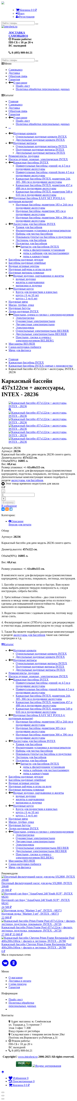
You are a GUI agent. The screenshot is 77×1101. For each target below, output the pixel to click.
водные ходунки (26, 279)
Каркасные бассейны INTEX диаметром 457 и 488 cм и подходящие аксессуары (44, 187)
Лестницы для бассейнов (31, 240)
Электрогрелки (25, 317)
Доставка (14, 72)
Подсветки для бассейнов (31, 243)
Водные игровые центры (24, 266)
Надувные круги (23, 288)
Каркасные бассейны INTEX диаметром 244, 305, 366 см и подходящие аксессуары (43, 180)
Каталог (9, 644)
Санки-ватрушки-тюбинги (25, 347)
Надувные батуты (19, 308)
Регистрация (26, 16)
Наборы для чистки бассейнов (34, 233)
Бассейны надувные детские (26, 259)
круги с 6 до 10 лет (27, 295)
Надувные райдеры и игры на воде (30, 269)
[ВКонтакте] (3, 509)
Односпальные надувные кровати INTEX (41, 136)
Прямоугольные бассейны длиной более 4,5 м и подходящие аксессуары (45, 174)
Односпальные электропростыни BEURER (42, 330)
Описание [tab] (17, 521)
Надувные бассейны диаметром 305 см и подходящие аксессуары (41, 213)
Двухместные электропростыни (35, 324)
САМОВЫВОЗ (18, 35)
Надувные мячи (18, 301)
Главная (13, 101)
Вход (21, 13)
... (10, 127)
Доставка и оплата (20, 980)
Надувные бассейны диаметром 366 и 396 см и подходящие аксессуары (44, 219)
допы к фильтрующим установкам (44, 249)
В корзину (8, 502)
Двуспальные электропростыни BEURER (41, 334)
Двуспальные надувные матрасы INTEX (40, 152)
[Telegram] (11, 509)
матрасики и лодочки (29, 285)
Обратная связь (18, 76)
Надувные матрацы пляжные (26, 272)
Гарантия (14, 79)
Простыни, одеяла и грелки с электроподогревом (43, 314)
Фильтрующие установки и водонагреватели (43, 230)
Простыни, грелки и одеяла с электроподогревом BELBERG (35, 339)
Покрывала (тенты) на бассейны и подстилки (43, 236)
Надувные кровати (24, 133)
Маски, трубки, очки (21, 304)
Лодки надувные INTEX (24, 311)
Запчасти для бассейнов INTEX (39, 246)
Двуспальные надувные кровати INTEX (40, 139)
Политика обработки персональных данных (43, 89)
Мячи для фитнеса (20, 350)
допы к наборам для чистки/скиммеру (46, 253)
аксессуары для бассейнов (27, 480)
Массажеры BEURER (22, 343)
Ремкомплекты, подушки (24, 156)
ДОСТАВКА (17, 32)
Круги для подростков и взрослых (36, 292)
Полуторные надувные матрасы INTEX (40, 149)
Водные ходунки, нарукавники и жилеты (38, 275)
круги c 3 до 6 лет (26, 298)
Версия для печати (20, 524)
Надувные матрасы (25, 143)
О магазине (20, 82)
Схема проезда (18, 984)
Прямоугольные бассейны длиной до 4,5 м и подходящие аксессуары (43, 167)
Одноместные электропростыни (35, 321)
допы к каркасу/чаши (36, 256)
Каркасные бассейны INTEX (31, 162)
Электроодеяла (25, 327)
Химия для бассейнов (29, 227)
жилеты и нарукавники (30, 282)
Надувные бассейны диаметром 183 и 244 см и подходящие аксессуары (44, 206)
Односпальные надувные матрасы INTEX (41, 146)
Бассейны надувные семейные (27, 262)
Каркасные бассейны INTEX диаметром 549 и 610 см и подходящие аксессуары (44, 193)
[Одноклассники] (7, 509)
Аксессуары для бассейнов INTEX (34, 224)
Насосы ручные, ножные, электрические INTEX (38, 159)
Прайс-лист (23, 85)
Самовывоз (15, 69)
